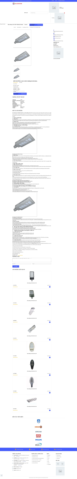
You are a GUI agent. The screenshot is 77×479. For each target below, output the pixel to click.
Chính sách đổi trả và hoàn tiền (36, 461)
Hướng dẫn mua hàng (35, 456)
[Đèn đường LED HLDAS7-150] (31, 364)
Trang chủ (48, 455)
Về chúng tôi (49, 464)
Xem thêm (14, 254)
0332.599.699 (25, 244)
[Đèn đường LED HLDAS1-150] (31, 276)
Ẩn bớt (17, 254)
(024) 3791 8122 (19, 468)
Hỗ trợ (56, 0)
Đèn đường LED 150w (25, 27)
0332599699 (39, 229)
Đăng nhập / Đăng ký (61, 0)
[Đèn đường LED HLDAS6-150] (31, 346)
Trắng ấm (16, 89)
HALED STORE (14, 227)
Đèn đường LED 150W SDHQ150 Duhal (35, 27)
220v (18, 89)
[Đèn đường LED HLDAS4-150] (31, 329)
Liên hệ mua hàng (59, 456)
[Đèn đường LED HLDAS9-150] (31, 399)
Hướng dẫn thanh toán (35, 455)
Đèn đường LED (19, 27)
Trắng (14, 89)
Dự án (48, 461)
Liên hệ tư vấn (39, 24)
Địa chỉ (53, 0)
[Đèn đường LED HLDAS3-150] (31, 311)
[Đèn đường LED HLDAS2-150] (31, 294)
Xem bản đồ (17, 456)
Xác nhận (15, 266)
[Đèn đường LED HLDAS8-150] (31, 382)
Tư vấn (48, 458)
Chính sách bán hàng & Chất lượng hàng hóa (38, 458)
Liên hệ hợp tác (58, 455)
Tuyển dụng (58, 458)
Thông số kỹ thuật (2, 24)
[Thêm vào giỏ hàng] (49, 287)
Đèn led (26, 12)
